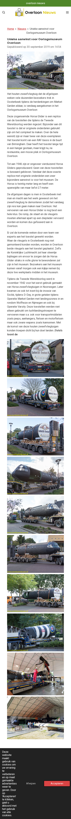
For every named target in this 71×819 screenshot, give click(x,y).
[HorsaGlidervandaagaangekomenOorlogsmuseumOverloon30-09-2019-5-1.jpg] (35, 514)
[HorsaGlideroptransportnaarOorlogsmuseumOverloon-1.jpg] (35, 674)
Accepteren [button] (57, 783)
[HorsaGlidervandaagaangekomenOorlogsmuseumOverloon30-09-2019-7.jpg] (35, 593)
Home (10, 28)
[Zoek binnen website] (3, 12)
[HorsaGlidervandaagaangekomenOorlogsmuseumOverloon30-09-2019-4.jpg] (35, 475)
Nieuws (22, 28)
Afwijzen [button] (31, 783)
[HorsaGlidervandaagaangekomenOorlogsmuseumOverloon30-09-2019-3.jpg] (35, 436)
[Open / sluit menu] (67, 12)
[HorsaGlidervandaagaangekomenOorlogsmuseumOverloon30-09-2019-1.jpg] (35, 358)
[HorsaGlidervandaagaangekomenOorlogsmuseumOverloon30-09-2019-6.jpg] (35, 554)
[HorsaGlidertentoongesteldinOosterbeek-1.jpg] (35, 718)
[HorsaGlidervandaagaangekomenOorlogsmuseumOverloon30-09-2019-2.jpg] (35, 397)
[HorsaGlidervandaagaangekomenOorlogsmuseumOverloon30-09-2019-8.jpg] (35, 632)
